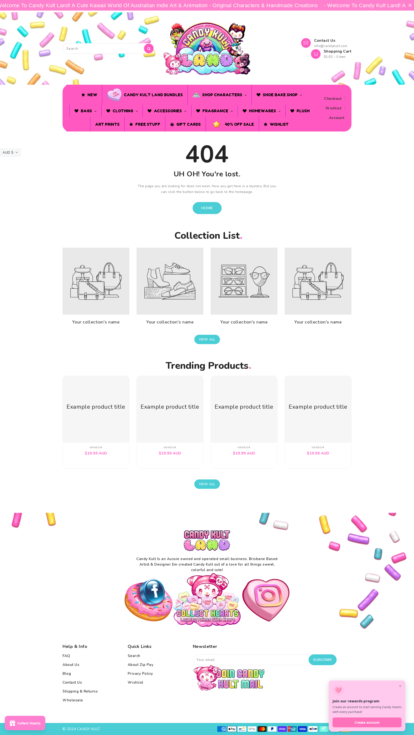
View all (207, 339)
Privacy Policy (140, 673)
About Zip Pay (141, 664)
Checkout (332, 98)
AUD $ (8, 152)
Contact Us (72, 682)
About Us (71, 664)
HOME (207, 208)
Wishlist (333, 108)
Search (134, 655)
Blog (67, 673)
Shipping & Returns (80, 691)
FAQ (66, 655)
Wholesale (73, 700)
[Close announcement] (410, 5)
